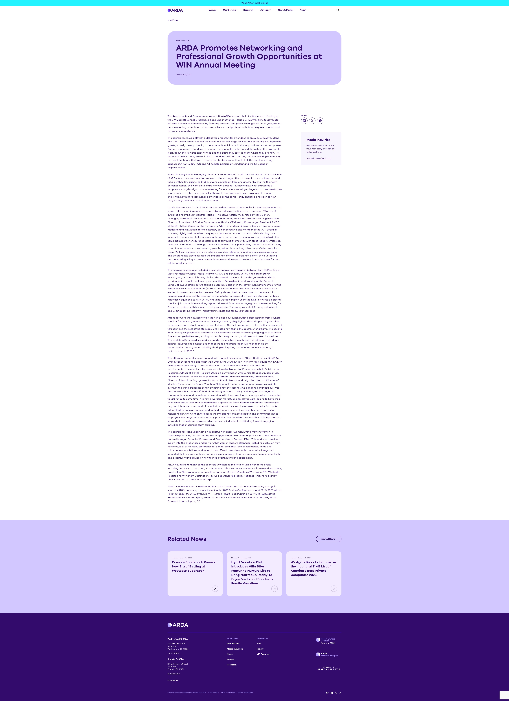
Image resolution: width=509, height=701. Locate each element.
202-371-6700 (173, 653)
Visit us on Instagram (340, 692)
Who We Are (233, 643)
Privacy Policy (213, 692)
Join (259, 643)
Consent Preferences (245, 692)
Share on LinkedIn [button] (304, 120)
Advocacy (265, 9)
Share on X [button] (312, 120)
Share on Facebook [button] (320, 120)
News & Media (285, 9)
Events (212, 9)
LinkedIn (331, 692)
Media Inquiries (235, 648)
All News (174, 20)
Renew (260, 648)
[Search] (337, 10)
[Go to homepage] (175, 10)
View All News (328, 538)
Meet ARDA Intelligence (254, 3)
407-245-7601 (174, 673)
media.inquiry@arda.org (318, 158)
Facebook (327, 692)
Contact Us (173, 680)
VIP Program (263, 654)
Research (248, 9)
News (229, 654)
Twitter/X (336, 692)
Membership (229, 9)
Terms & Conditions (227, 692)
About (303, 9)
